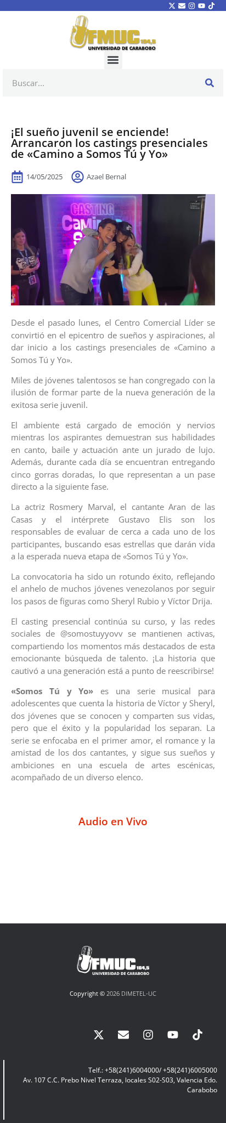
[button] (113, 60)
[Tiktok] (212, 5)
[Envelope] (182, 5)
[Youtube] (202, 5)
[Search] (209, 83)
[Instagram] (191, 5)
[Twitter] (172, 5)
